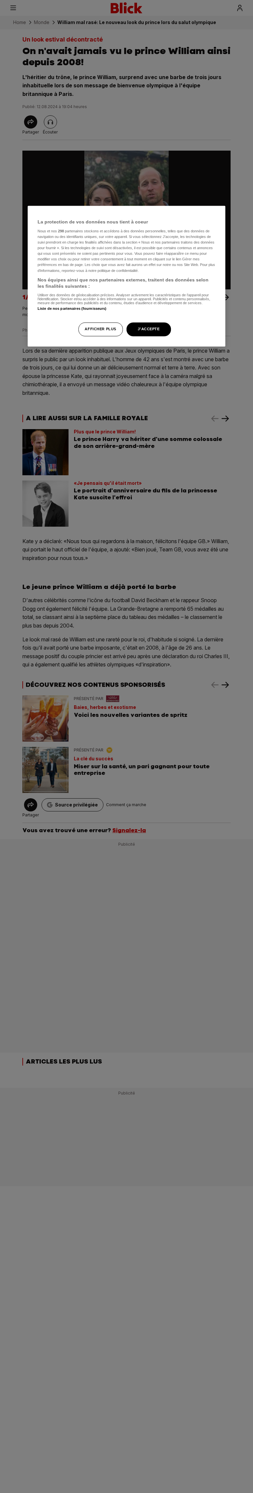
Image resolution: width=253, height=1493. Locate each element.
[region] (126, 276)
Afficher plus (100, 329)
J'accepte (148, 329)
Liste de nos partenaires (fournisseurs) (72, 308)
